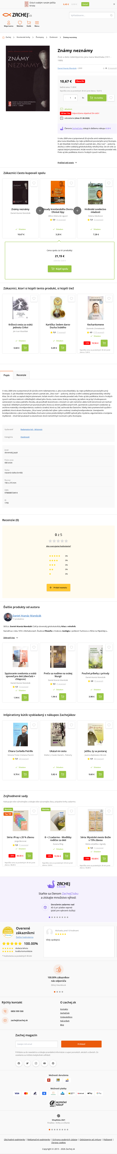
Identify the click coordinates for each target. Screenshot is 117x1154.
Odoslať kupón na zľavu (58, 614)
